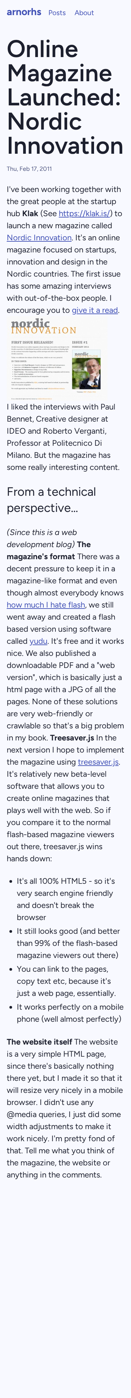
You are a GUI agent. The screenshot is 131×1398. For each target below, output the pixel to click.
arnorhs (24, 11)
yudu (38, 641)
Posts (57, 12)
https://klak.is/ (84, 213)
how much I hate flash (46, 605)
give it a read (95, 310)
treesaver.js (98, 762)
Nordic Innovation (39, 237)
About (84, 12)
